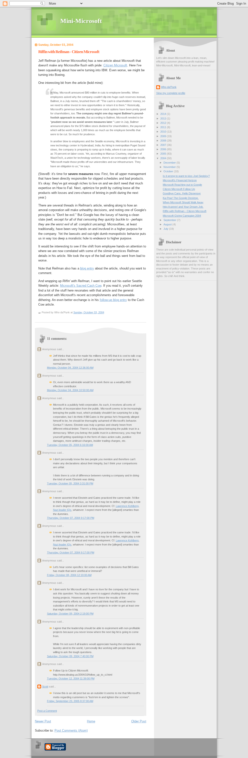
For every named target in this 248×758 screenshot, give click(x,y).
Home (91, 721)
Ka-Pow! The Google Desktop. (181, 198)
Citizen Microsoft (115, 65)
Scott (45, 686)
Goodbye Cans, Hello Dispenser (182, 193)
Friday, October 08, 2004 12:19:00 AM (69, 575)
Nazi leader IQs (62, 509)
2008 (163, 140)
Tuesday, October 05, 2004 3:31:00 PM (70, 483)
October (168, 171)
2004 (163, 158)
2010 (163, 131)
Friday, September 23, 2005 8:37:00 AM (70, 701)
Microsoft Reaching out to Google (182, 184)
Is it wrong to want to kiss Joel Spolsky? (186, 175)
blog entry (87, 268)
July (166, 228)
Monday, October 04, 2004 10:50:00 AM (70, 390)
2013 (163, 118)
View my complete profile (170, 93)
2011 (163, 127)
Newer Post (43, 721)
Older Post (138, 721)
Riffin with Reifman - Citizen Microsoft (68, 51)
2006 (163, 149)
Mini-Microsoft (81, 20)
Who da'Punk (169, 87)
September (170, 220)
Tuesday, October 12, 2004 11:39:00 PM (70, 678)
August (167, 224)
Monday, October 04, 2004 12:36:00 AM (70, 367)
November (170, 167)
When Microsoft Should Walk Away (183, 202)
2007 (163, 144)
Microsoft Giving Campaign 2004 (182, 215)
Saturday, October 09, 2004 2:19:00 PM (70, 613)
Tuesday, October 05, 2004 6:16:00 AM (70, 444)
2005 (163, 153)
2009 (163, 136)
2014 (163, 113)
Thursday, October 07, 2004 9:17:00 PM (70, 517)
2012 (163, 122)
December (170, 162)
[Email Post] (105, 312)
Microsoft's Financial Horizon (180, 180)
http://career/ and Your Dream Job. (183, 206)
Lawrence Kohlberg (127, 506)
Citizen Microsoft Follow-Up (179, 189)
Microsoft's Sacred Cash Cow (80, 285)
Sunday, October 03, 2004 (88, 312)
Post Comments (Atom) (71, 730)
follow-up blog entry (113, 300)
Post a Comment (47, 710)
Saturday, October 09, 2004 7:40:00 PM (70, 656)
